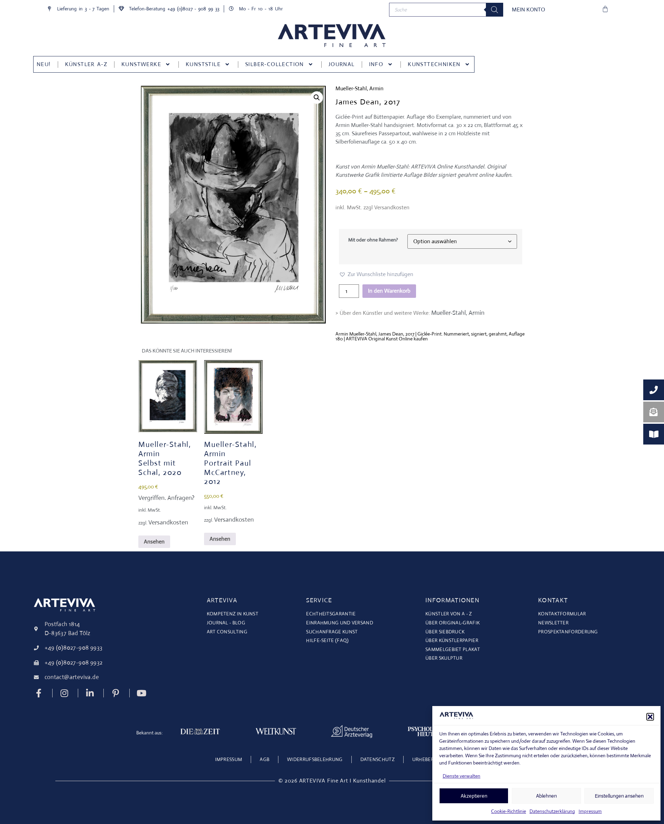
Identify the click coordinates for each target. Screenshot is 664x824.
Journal (342, 64)
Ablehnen (546, 796)
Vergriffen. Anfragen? (166, 498)
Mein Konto (528, 9)
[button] (650, 716)
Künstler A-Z (86, 64)
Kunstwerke (141, 64)
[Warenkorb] (605, 9)
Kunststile (203, 64)
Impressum (590, 811)
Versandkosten (168, 522)
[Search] (494, 10)
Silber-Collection (274, 64)
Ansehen (154, 541)
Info (376, 64)
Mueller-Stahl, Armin (359, 88)
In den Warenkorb (389, 290)
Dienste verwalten (461, 776)
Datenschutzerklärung (552, 811)
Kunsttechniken (434, 64)
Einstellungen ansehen (619, 796)
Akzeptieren (474, 796)
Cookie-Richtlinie (508, 811)
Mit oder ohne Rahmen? (373, 239)
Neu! (44, 64)
